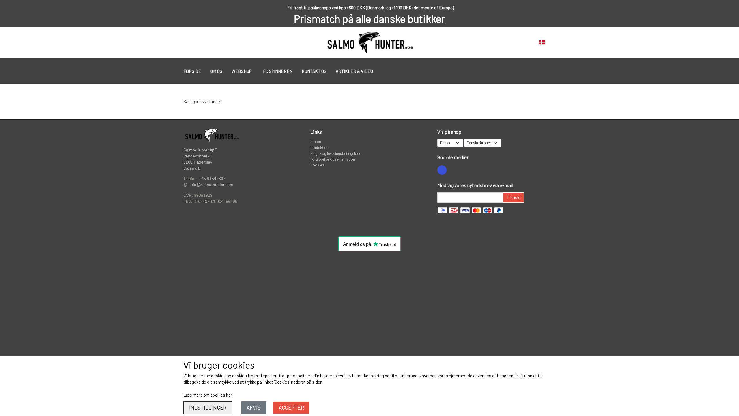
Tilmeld (513, 197)
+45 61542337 (212, 178)
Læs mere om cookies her (207, 395)
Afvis (254, 407)
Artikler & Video (354, 71)
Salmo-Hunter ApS (200, 150)
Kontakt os (314, 71)
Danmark (191, 168)
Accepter (291, 407)
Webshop (241, 71)
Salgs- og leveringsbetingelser (335, 153)
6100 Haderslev (197, 162)
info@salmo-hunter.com (211, 185)
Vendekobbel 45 (198, 156)
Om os (216, 71)
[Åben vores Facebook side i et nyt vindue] (442, 169)
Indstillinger (207, 407)
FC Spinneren (277, 71)
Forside (192, 71)
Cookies (317, 164)
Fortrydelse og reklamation (332, 159)
